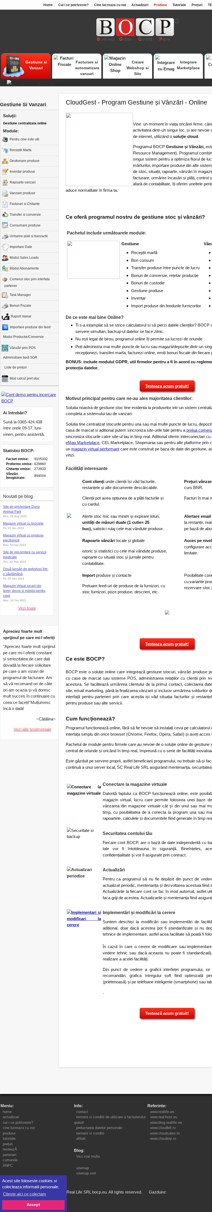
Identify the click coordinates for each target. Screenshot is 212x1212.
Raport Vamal (21, 316)
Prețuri (197, 5)
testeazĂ (10, 1149)
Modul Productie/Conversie (23, 337)
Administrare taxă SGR (20, 357)
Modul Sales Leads (24, 258)
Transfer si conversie (25, 215)
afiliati (81, 1138)
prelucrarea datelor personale (99, 1128)
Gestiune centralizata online (25, 123)
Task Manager (20, 295)
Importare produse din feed (30, 327)
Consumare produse (25, 225)
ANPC (8, 1165)
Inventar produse (22, 171)
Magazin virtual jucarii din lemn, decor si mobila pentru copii (24, 591)
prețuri (8, 1144)
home (7, 1112)
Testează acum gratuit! (167, 1013)
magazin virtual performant (95, 449)
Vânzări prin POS (23, 348)
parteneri (10, 1155)
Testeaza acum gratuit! (167, 386)
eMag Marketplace (82, 442)
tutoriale (9, 1138)
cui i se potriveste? (18, 1122)
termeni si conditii (90, 1133)
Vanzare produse (22, 193)
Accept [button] (33, 1205)
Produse (160, 5)
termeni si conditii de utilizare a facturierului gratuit (109, 1120)
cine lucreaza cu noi (19, 1128)
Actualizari (139, 5)
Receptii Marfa (20, 150)
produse (9, 1133)
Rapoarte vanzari (23, 182)
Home (48, 5)
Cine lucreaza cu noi (110, 5)
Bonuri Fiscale (20, 306)
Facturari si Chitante (25, 204)
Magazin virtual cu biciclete (23, 523)
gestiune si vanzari (67, 83)
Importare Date (21, 247)
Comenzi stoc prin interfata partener (27, 282)
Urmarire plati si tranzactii (29, 236)
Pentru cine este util (24, 139)
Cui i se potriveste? (73, 5)
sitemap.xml (86, 1173)
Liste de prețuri (15, 367)
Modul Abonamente (24, 268)
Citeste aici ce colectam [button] (24, 1194)
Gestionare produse (24, 161)
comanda (10, 1160)
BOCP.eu (31, 83)
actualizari (11, 1117)
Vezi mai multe (87, 1156)
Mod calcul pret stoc (24, 378)
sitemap (82, 1168)
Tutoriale (179, 5)
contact (82, 1112)
